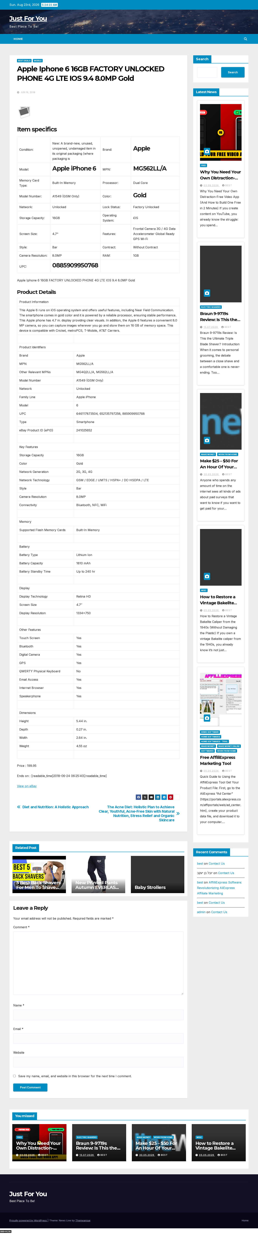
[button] (245, 39)
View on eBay (27, 786)
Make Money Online (229, 746)
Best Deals (24, 60)
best (228, 185)
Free (203, 165)
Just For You (28, 18)
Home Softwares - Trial (214, 741)
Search (202, 59)
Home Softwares (210, 737)
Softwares (207, 751)
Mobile (38, 60)
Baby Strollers (150, 887)
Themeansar (82, 1220)
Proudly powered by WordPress (28, 1220)
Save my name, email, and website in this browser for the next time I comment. (75, 1076)
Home (18, 39)
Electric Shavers (211, 307)
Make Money (208, 454)
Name (18, 1005)
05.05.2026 (211, 610)
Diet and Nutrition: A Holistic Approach (55, 807)
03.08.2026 (211, 185)
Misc (203, 590)
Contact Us (217, 863)
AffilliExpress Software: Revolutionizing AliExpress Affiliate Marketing (219, 887)
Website (18, 1052)
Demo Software (210, 732)
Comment (21, 927)
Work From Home (227, 454)
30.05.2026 (211, 474)
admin (201, 912)
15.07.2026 (211, 327)
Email (18, 1029)
